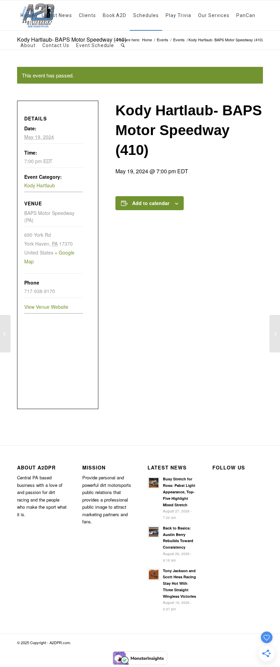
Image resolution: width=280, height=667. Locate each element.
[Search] (122, 45)
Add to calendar (150, 203)
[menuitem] (27, 15)
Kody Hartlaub (39, 185)
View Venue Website (46, 306)
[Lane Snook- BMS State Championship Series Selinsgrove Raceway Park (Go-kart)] (5, 333)
